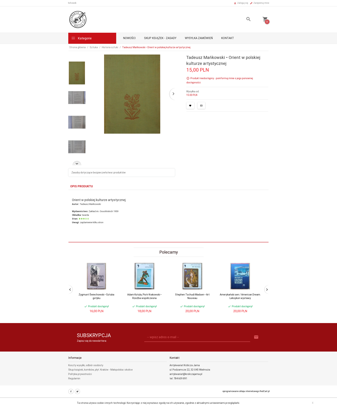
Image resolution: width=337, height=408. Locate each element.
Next (76, 163)
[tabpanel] (168, 216)
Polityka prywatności (80, 374)
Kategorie (84, 38)
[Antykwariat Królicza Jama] (78, 19)
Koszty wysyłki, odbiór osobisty (85, 365)
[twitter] (77, 391)
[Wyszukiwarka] (244, 19)
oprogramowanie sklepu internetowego (240, 391)
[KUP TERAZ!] (112, 282)
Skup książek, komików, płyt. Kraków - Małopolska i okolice (100, 369)
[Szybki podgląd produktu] (112, 264)
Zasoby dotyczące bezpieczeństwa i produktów (98, 172)
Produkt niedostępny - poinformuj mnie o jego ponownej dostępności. (219, 80)
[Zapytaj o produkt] (201, 105)
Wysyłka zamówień (199, 38)
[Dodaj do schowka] (190, 105)
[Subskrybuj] (256, 337)
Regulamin (74, 378)
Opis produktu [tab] (81, 186)
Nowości (129, 38)
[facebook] (71, 391)
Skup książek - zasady (160, 38)
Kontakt (227, 38)
